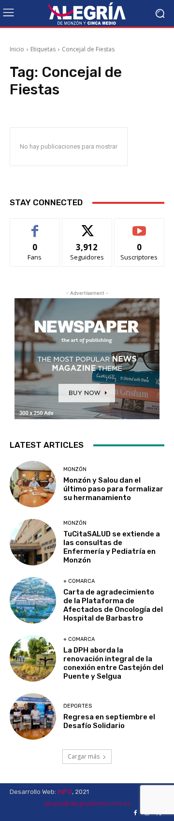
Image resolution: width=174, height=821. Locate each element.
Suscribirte (139, 225)
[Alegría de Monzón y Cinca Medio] (87, 13)
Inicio (17, 49)
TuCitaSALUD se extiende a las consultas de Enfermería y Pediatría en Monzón (111, 547)
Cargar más (84, 756)
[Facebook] (135, 813)
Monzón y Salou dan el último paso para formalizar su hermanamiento (113, 489)
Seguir (87, 225)
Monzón (75, 469)
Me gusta (35, 225)
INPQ (65, 791)
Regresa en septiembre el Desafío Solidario (109, 721)
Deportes (77, 706)
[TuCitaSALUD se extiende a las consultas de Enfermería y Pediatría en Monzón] (33, 542)
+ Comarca (79, 581)
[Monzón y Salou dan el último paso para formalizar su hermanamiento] (33, 484)
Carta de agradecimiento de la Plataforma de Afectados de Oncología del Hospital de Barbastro (113, 605)
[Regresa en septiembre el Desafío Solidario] (33, 716)
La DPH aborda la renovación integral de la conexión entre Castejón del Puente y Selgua (113, 663)
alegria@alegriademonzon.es (87, 803)
